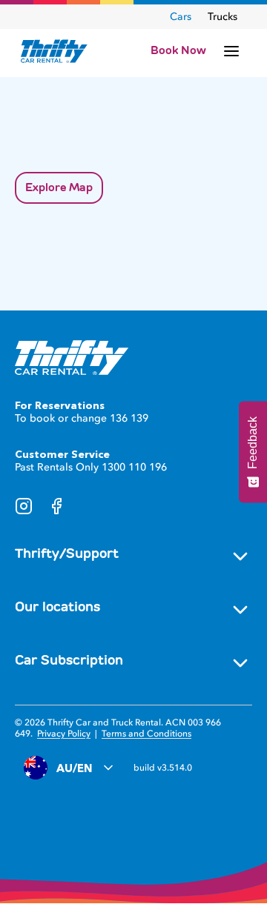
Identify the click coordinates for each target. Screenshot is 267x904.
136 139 (129, 418)
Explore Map (59, 187)
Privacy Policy (63, 734)
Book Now (178, 50)
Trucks (222, 17)
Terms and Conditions (146, 734)
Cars (180, 17)
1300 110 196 (134, 467)
